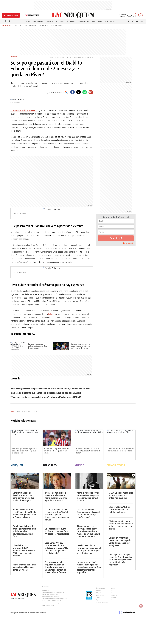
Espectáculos (109, 21)
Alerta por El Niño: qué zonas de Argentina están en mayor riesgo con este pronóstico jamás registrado (120, 559)
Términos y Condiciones (102, 602)
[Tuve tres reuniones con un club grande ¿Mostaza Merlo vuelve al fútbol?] (89, 438)
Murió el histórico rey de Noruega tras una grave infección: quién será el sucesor (88, 496)
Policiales (59, 21)
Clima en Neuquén (30, 25)
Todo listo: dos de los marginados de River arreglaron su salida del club (121, 450)
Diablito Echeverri (67, 57)
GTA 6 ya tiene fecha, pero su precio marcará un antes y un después (121, 495)
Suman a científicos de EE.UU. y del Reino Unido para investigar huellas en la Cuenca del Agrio (24, 513)
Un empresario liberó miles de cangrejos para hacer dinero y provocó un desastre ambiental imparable (89, 567)
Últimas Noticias (38, 21)
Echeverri (52, 314)
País (93, 21)
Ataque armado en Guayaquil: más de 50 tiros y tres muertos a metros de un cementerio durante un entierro (88, 531)
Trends (98, 597)
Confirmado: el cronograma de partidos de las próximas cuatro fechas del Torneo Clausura (80, 347)
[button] (2, 21)
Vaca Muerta (17, 25)
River (35, 411)
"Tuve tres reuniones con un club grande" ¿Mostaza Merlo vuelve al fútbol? (45, 397)
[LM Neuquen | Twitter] (133, 21)
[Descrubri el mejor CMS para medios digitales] (127, 614)
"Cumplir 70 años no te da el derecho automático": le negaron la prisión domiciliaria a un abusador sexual (57, 514)
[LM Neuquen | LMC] (32, 15)
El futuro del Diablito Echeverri (23, 110)
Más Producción (83, 21)
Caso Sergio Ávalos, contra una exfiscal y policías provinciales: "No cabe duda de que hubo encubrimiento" (56, 547)
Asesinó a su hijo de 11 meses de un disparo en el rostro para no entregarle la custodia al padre (89, 549)
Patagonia (98, 593)
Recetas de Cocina (56, 25)
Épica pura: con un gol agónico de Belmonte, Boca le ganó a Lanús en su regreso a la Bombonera (37, 347)
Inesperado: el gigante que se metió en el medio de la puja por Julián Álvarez (45, 392)
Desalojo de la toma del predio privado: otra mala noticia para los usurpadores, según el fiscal (24, 531)
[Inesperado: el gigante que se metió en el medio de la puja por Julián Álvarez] (57, 438)
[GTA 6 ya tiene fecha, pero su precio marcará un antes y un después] (121, 481)
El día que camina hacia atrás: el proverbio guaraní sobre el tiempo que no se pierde (121, 525)
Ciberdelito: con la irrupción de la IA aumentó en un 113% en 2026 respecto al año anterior (24, 550)
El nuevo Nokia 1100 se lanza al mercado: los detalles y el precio (119, 509)
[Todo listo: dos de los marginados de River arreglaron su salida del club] (121, 438)
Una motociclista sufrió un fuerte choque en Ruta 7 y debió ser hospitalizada (57, 531)
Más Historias (43, 25)
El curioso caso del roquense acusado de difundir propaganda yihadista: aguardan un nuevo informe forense (55, 567)
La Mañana (54, 57)
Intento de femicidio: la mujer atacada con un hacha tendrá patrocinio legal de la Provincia (56, 496)
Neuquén (50, 21)
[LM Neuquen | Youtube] (141, 21)
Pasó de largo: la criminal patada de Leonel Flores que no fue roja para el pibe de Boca (50, 388)
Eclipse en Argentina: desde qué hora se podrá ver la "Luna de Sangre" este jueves (120, 541)
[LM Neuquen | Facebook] (129, 21)
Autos (100, 21)
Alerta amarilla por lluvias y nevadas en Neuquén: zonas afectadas (24, 567)
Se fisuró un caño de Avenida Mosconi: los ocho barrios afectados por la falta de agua (23, 496)
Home (28, 21)
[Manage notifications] (141, 606)
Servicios (113, 600)
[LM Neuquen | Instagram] (137, 21)
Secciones (113, 597)
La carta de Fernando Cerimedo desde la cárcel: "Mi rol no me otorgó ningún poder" (88, 513)
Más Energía (70, 21)
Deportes (13, 57)
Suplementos (99, 600)
